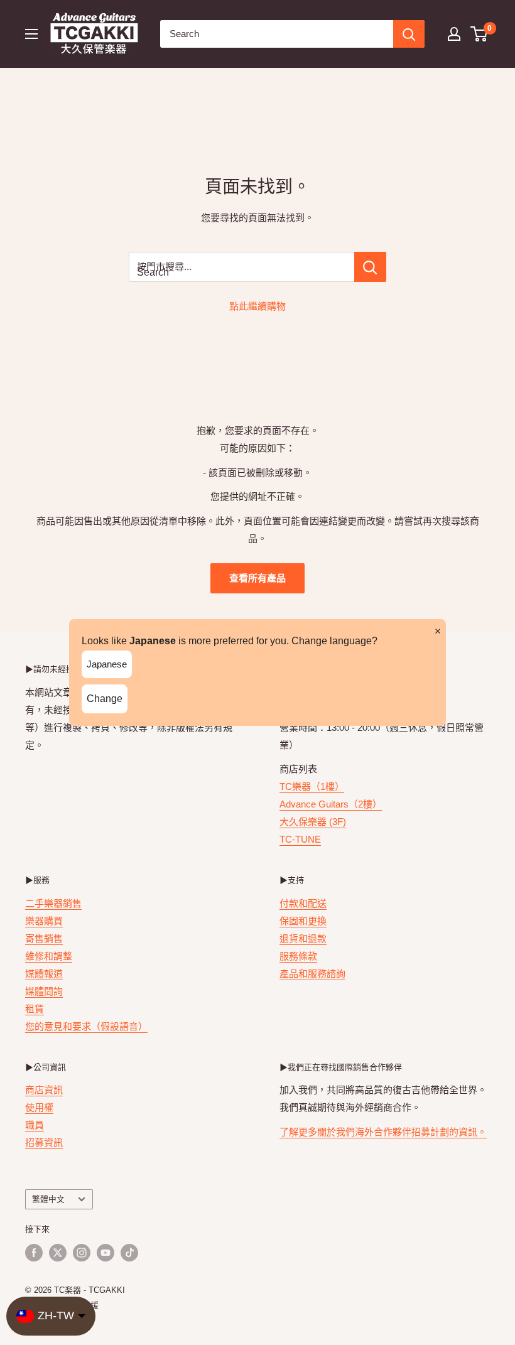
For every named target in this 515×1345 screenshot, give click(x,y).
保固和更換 (303, 921)
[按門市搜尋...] (370, 267)
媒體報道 (44, 973)
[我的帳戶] (454, 34)
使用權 (39, 1107)
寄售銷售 (44, 938)
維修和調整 (48, 956)
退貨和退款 (303, 938)
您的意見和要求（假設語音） (86, 1026)
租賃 (34, 1008)
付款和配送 (303, 903)
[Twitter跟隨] (58, 1252)
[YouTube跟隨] (105, 1252)
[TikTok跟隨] (129, 1252)
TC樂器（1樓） (311, 786)
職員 (34, 1125)
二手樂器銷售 (53, 903)
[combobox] (276, 34)
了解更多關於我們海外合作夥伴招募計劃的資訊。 (383, 1131)
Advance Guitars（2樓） (330, 804)
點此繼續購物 (257, 306)
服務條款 (298, 956)
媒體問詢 (44, 991)
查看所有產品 (257, 578)
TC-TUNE (300, 839)
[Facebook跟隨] (34, 1252)
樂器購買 (44, 921)
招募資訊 (44, 1142)
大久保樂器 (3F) (312, 821)
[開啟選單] (31, 34)
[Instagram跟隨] (81, 1252)
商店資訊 (44, 1089)
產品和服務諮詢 (312, 973)
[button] (479, 33)
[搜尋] (409, 34)
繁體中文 (48, 1199)
